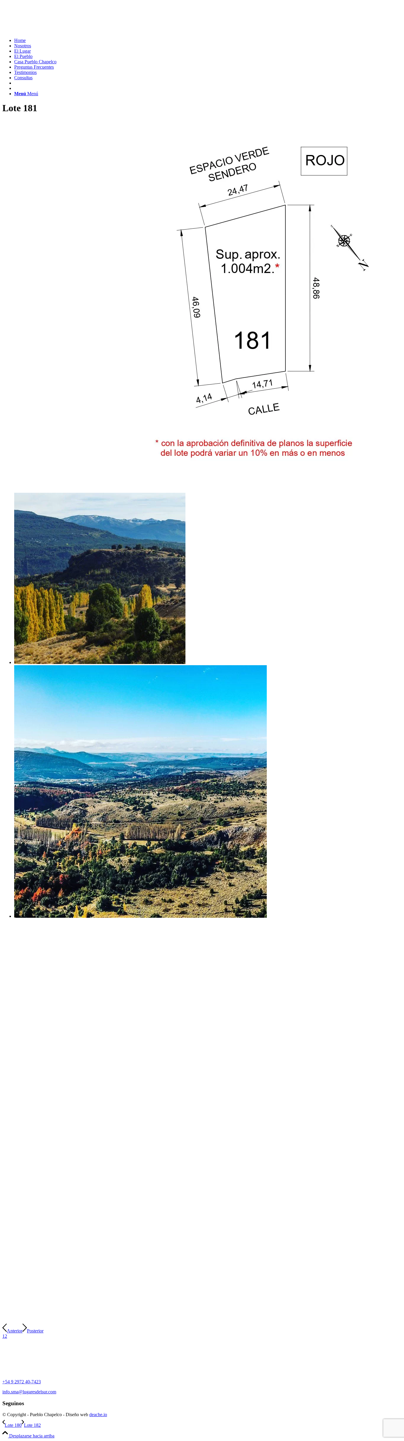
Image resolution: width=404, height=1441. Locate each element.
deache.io (98, 1414)
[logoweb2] (46, 30)
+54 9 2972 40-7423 (21, 1381)
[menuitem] (208, 40)
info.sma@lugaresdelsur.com (29, 1391)
